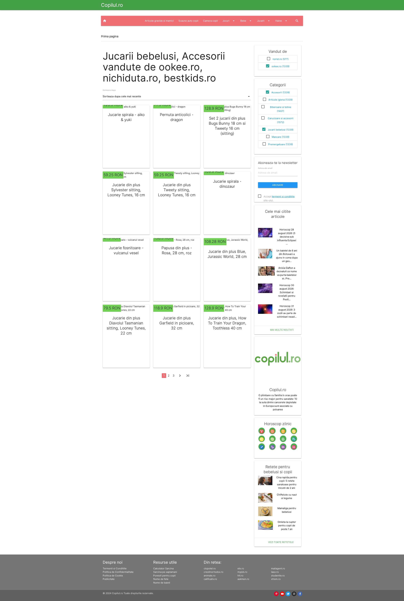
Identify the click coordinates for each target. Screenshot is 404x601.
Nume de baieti (161, 582)
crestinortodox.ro (213, 571)
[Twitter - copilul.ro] (288, 594)
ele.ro (241, 568)
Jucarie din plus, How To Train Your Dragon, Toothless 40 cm (227, 323)
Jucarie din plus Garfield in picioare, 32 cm (176, 323)
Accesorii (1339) (280, 92)
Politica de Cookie (113, 575)
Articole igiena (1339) (280, 99)
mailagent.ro (278, 568)
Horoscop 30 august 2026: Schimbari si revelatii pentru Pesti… (286, 292)
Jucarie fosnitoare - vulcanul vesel (126, 250)
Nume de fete (160, 579)
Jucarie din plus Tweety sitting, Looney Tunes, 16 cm (177, 190)
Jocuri (229, 21)
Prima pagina (109, 36)
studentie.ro (278, 575)
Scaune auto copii (188, 20)
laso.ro (275, 571)
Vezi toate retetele (281, 542)
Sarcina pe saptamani (165, 571)
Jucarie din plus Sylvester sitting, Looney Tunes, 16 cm (126, 190)
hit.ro (240, 575)
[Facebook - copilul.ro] (300, 594)
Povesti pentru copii (164, 575)
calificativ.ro (210, 579)
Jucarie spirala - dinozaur (227, 184)
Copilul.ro (112, 5)
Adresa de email (265, 168)
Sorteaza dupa (109, 90)
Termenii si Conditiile (115, 568)
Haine (281, 21)
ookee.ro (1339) (280, 66)
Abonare (277, 185)
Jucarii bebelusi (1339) (280, 129)
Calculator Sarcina (163, 568)
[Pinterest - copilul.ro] (276, 594)
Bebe (246, 21)
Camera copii (210, 20)
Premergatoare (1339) (280, 144)
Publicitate (109, 579)
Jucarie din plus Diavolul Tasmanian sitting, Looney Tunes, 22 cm (126, 325)
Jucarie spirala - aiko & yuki (126, 117)
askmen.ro (243, 579)
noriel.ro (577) (280, 59)
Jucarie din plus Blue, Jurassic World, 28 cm (227, 254)
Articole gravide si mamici (159, 20)
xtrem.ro (276, 579)
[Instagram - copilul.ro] (294, 594)
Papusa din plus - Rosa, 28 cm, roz (176, 250)
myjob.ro (242, 571)
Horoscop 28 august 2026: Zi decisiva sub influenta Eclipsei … (286, 236)
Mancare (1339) (280, 136)
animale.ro (209, 575)
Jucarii (264, 21)
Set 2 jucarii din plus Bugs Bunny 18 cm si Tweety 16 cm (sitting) (227, 126)
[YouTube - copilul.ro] (282, 594)
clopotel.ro (210, 568)
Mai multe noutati (282, 329)
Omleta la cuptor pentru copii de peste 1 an (287, 525)
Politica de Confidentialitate (118, 571)
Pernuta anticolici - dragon (176, 117)
